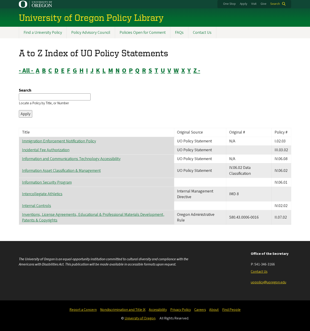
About (214, 309)
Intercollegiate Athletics (42, 194)
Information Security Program (47, 182)
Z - (196, 70)
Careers (200, 309)
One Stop (229, 4)
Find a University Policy (43, 32)
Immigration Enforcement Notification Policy (59, 141)
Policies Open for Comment (143, 32)
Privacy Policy (180, 309)
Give (263, 4)
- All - (26, 70)
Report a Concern (83, 309)
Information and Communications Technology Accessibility (71, 159)
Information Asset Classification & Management (61, 170)
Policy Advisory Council (90, 32)
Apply (243, 4)
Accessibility (158, 309)
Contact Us (202, 32)
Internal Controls (36, 206)
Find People (231, 309)
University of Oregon (140, 318)
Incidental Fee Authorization (45, 150)
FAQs (179, 32)
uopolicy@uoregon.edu (268, 282)
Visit (253, 4)
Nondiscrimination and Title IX (122, 309)
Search (275, 4)
